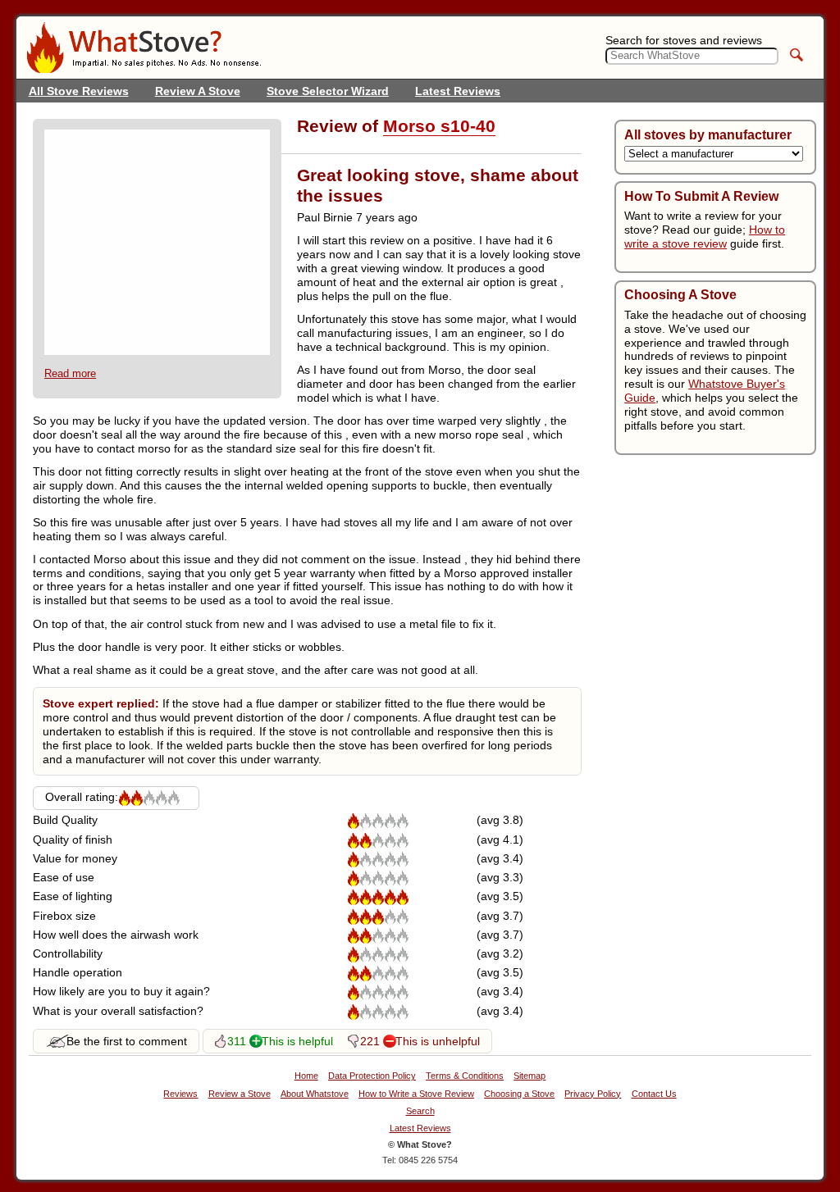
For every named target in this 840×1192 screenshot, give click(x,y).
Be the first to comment (126, 1041)
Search (420, 1111)
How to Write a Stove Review (416, 1094)
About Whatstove (315, 1094)
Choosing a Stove (519, 1094)
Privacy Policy (592, 1094)
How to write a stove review (704, 236)
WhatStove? (143, 47)
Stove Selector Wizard (328, 91)
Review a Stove (239, 1094)
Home (306, 1076)
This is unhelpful (437, 1041)
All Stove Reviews (79, 91)
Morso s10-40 (439, 125)
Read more (70, 373)
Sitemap (530, 1076)
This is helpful (297, 1041)
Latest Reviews (457, 91)
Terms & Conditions (465, 1076)
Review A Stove (197, 91)
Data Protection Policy (372, 1076)
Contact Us (654, 1094)
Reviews (180, 1094)
